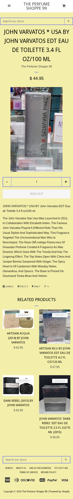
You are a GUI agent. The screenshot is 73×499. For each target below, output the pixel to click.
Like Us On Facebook (40, 468)
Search (9, 468)
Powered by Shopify (59, 491)
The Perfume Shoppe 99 (36, 6)
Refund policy (48, 472)
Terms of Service (28, 472)
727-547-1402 (61, 468)
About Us (21, 468)
